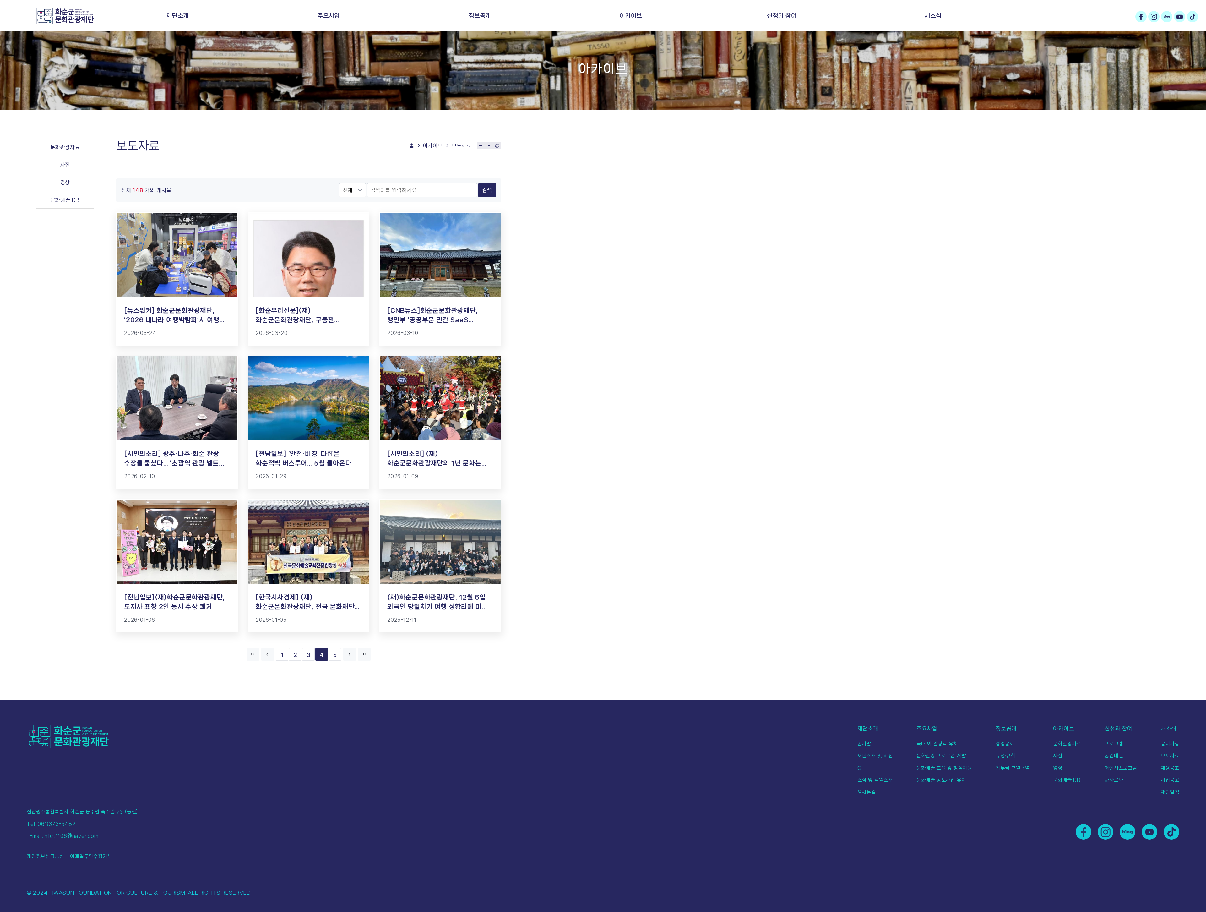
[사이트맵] (1039, 16)
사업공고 (1170, 780)
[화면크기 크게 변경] (481, 145)
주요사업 (329, 15)
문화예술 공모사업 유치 (941, 780)
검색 (487, 190)
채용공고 (1170, 768)
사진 (65, 164)
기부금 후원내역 (1012, 768)
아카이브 (631, 15)
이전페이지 (267, 654)
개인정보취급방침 (45, 856)
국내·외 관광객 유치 (937, 743)
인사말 (864, 743)
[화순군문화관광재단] (65, 16)
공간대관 (1114, 755)
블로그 (1166, 16)
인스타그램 (1154, 16)
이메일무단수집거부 (91, 856)
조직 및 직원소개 (875, 780)
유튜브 (1179, 16)
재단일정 (1170, 792)
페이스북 (1141, 16)
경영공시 (1005, 743)
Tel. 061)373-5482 (51, 824)
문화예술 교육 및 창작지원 (944, 768)
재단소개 (177, 15)
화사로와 (1114, 780)
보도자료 (461, 145)
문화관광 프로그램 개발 (941, 755)
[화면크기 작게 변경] (489, 145)
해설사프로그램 (1121, 768)
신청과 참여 (782, 15)
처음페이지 (253, 654)
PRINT (497, 145)
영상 (65, 182)
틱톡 (1192, 16)
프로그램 (1114, 743)
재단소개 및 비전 (875, 755)
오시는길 (866, 792)
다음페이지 (349, 654)
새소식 (933, 15)
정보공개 (480, 15)
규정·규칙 (1005, 755)
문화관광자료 (65, 147)
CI (859, 768)
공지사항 (1170, 743)
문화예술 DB (65, 200)
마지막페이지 (364, 654)
